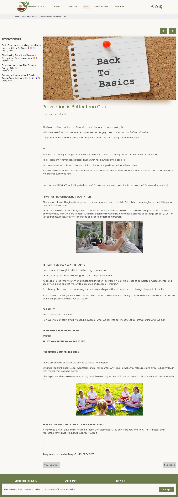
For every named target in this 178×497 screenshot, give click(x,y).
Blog (86, 6)
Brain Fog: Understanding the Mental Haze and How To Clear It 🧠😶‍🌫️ (21, 47)
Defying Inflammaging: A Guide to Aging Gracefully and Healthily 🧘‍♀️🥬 (21, 77)
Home (57, 6)
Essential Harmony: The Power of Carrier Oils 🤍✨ (19, 67)
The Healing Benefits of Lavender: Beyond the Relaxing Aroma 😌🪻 (20, 57)
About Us (119, 6)
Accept (166, 489)
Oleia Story (72, 6)
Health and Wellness (30, 17)
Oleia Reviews (101, 6)
